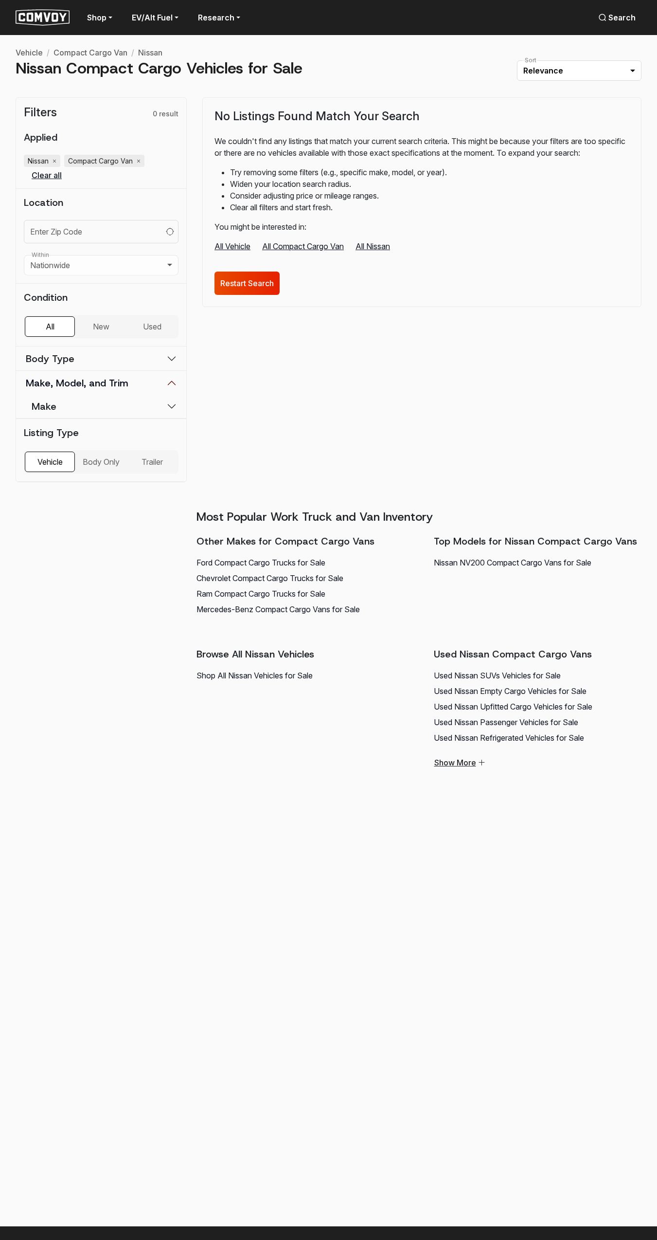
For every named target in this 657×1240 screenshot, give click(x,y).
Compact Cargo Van (90, 52)
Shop (97, 17)
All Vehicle (232, 246)
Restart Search (247, 283)
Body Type (50, 358)
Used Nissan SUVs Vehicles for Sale (497, 675)
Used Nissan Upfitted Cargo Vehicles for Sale (513, 706)
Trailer (152, 462)
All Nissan (372, 246)
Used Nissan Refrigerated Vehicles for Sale (509, 738)
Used (152, 326)
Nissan (150, 52)
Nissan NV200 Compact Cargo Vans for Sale (512, 562)
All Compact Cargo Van (303, 246)
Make (44, 406)
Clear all (47, 175)
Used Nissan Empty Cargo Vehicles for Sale (510, 691)
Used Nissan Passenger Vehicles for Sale (506, 722)
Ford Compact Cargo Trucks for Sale (260, 562)
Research (216, 17)
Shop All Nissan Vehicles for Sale (254, 675)
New (101, 326)
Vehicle (29, 52)
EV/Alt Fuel (152, 17)
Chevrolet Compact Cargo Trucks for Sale (269, 578)
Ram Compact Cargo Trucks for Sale (260, 594)
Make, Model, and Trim (77, 383)
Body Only (101, 462)
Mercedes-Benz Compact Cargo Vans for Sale (278, 609)
